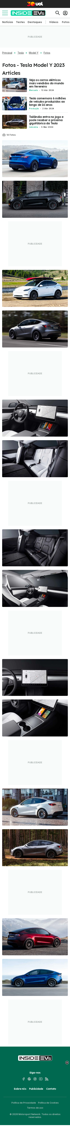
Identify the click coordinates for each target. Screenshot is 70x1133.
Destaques (35, 22)
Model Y (33, 52)
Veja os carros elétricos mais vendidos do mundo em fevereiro (46, 83)
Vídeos (53, 22)
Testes (20, 22)
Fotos (65, 22)
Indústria (33, 127)
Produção (34, 108)
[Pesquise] (57, 13)
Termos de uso (35, 1107)
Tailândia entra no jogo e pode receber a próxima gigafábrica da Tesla (46, 120)
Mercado (33, 90)
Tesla (20, 52)
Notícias (7, 22)
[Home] (28, 13)
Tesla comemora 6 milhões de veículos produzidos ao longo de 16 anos (47, 101)
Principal (7, 52)
